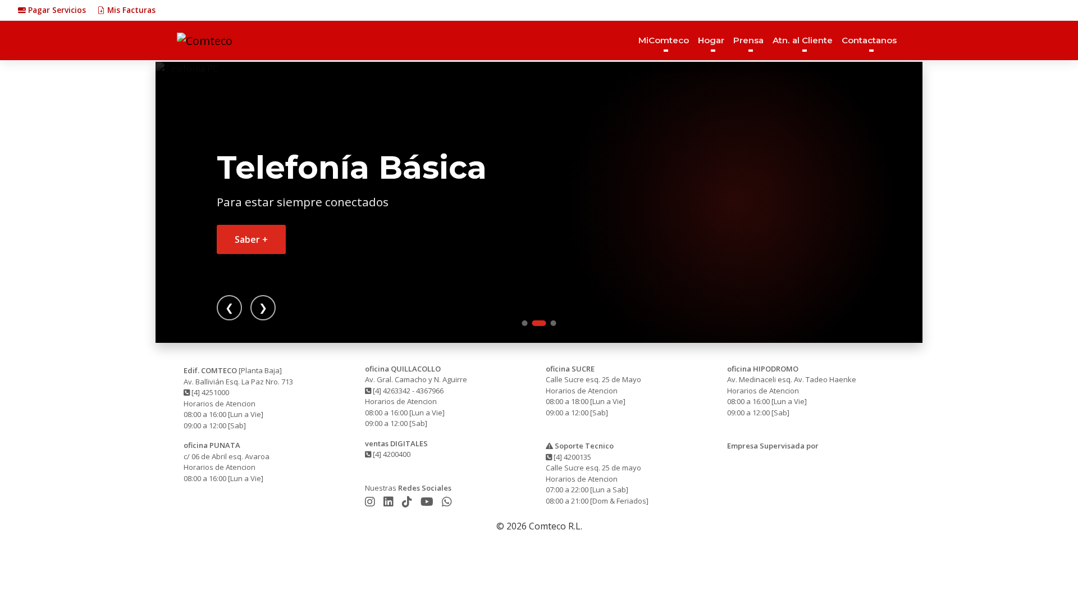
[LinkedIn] (389, 501)
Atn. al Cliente (803, 40)
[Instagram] (371, 501)
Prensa (748, 40)
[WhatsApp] (447, 501)
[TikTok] (408, 501)
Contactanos (869, 40)
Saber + (251, 239)
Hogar (711, 40)
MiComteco (663, 40)
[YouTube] (428, 501)
